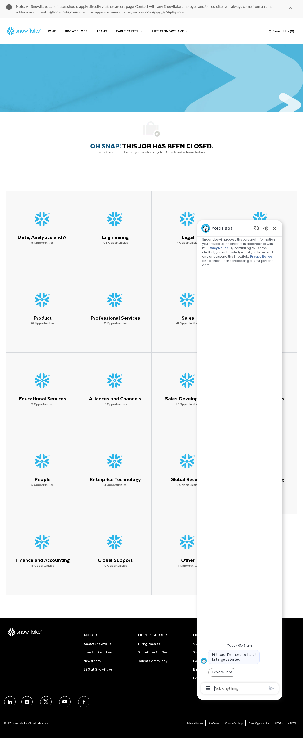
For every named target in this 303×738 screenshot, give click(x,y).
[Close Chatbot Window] (275, 228)
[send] (271, 688)
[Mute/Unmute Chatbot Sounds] (265, 228)
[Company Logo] (24, 31)
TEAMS (101, 31)
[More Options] (208, 688)
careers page (123, 6)
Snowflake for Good (154, 652)
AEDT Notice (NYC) (285, 723)
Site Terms (214, 723)
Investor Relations (98, 652)
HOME (51, 31)
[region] (239, 458)
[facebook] (10, 701)
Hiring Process (149, 643)
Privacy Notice (195, 723)
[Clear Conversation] (256, 228)
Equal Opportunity (259, 723)
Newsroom (92, 660)
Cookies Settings (234, 723)
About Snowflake (97, 643)
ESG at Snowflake (98, 669)
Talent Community (152, 660)
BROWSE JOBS (76, 31)
